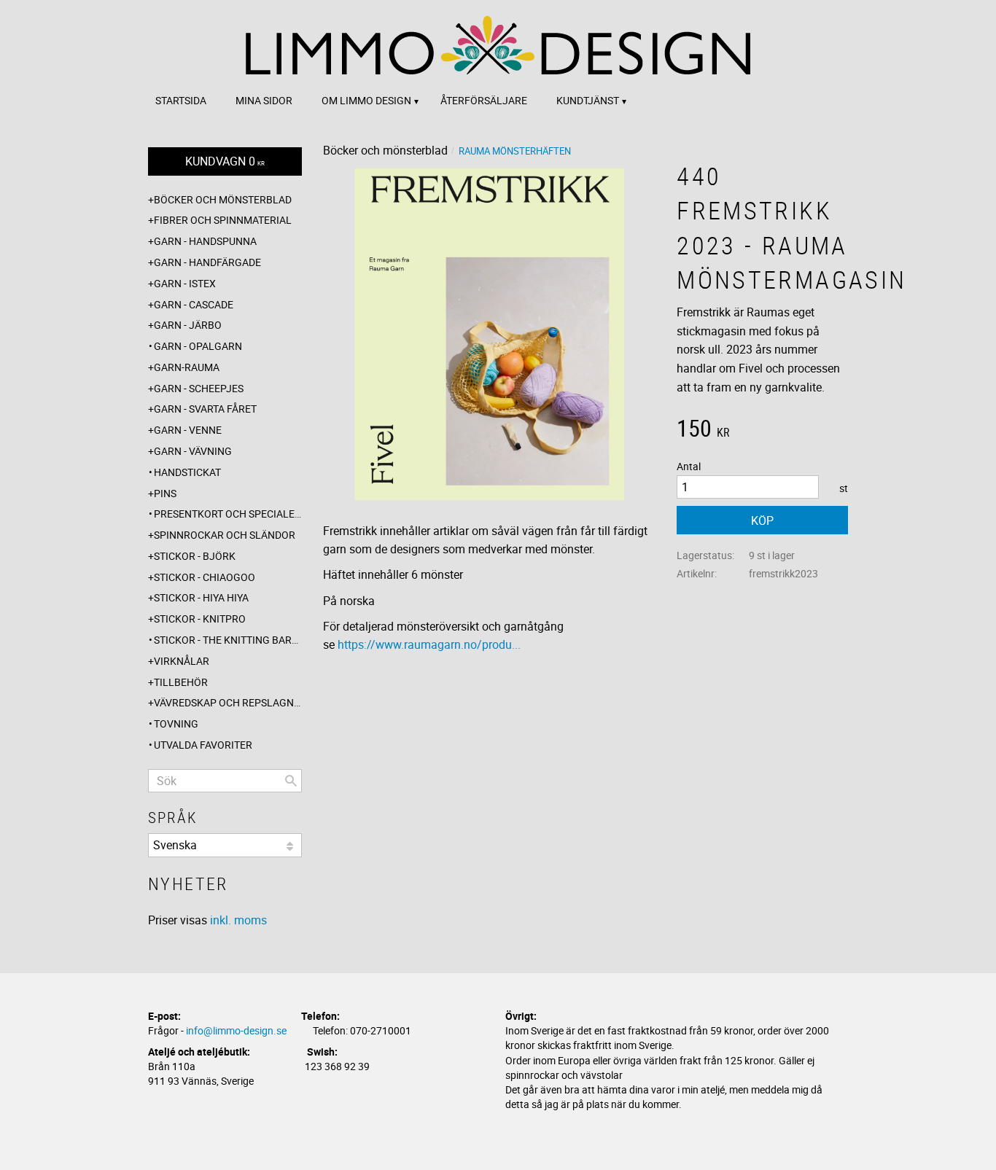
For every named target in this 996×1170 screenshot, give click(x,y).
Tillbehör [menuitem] (181, 682)
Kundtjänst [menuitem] (587, 100)
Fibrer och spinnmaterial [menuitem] (223, 220)
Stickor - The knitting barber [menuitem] (228, 640)
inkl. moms (238, 920)
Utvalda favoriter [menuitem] (203, 745)
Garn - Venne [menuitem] (188, 430)
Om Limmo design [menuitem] (366, 100)
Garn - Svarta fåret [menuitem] (205, 409)
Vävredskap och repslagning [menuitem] (228, 702)
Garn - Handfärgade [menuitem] (207, 262)
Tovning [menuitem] (176, 723)
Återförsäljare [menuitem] (483, 100)
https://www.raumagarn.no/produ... (429, 644)
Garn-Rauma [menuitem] (186, 367)
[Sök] (291, 781)
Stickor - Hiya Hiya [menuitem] (201, 597)
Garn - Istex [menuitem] (185, 283)
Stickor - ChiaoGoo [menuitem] (204, 577)
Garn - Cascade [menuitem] (193, 304)
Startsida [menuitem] (180, 100)
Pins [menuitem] (165, 493)
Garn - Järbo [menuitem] (188, 325)
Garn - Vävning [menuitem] (193, 451)
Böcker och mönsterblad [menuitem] (223, 199)
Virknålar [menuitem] (181, 661)
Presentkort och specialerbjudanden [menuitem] (228, 513)
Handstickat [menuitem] (187, 472)
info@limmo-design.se (236, 1030)
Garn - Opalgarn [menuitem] (198, 346)
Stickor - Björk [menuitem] (195, 556)
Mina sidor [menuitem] (264, 100)
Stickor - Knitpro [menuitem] (200, 618)
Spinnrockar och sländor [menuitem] (224, 535)
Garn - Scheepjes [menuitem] (199, 388)
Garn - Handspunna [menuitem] (205, 241)
